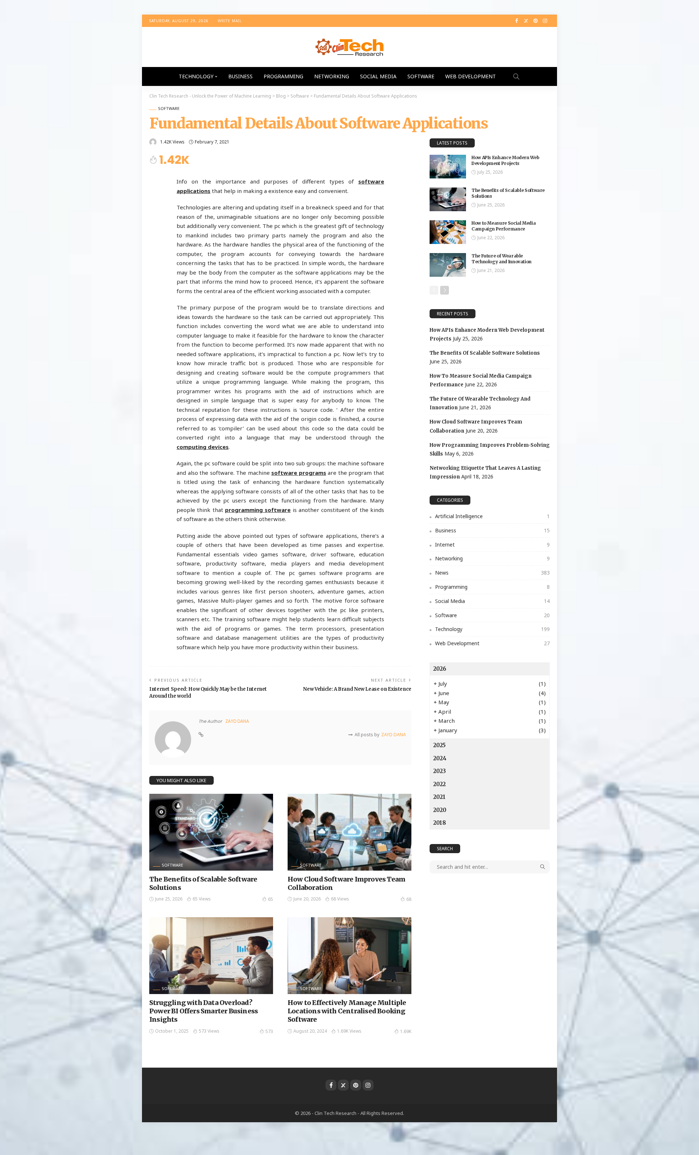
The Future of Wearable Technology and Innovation (501, 259)
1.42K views (172, 142)
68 (408, 899)
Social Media (378, 76)
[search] (516, 76)
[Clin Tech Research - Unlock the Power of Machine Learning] (349, 47)
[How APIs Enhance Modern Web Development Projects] (448, 166)
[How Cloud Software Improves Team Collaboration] (349, 832)
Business (240, 76)
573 (269, 1031)
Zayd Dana (237, 721)
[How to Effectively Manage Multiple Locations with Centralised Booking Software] (349, 955)
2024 (439, 758)
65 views (202, 899)
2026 (439, 668)
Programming (283, 76)
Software (420, 76)
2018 (439, 822)
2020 (439, 810)
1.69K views (349, 1031)
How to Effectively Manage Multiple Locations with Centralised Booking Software (347, 1011)
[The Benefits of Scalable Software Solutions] (211, 832)
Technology (196, 76)
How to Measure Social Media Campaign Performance (503, 226)
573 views (209, 1031)
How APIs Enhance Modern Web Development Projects (505, 160)
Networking (331, 76)
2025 (439, 745)
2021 (439, 796)
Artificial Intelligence (492, 516)
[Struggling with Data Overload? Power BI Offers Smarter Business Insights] (211, 955)
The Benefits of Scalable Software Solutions (485, 353)
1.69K (405, 1031)
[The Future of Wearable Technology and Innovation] (448, 265)
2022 (439, 784)
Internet (492, 544)
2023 (439, 771)
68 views (340, 899)
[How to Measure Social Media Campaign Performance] (448, 232)
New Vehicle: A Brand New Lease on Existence (357, 689)
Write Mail (230, 20)
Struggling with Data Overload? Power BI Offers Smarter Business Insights (203, 1011)
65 (270, 899)
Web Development (470, 76)
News (492, 572)
